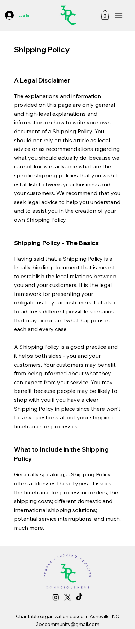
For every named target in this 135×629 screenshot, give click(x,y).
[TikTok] (79, 597)
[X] (67, 597)
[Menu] (118, 16)
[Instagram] (56, 597)
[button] (105, 15)
